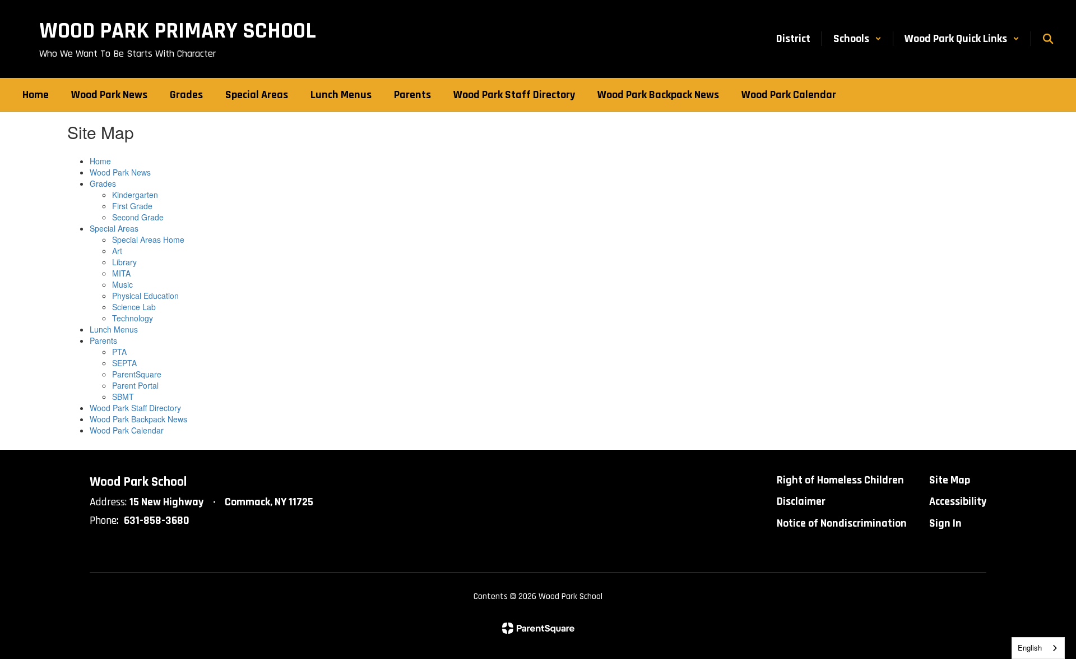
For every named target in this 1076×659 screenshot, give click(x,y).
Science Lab (134, 306)
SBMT (123, 396)
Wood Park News (120, 172)
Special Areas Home (148, 239)
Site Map (949, 480)
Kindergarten (135, 194)
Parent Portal (135, 385)
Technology (132, 318)
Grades (103, 183)
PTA (119, 351)
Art (117, 250)
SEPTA (124, 362)
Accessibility (957, 501)
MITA (121, 273)
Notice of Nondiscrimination (842, 523)
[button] (857, 38)
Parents (103, 340)
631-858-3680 (156, 520)
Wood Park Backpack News (138, 419)
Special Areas (114, 228)
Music (122, 284)
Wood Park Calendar (127, 430)
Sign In (945, 523)
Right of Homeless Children (840, 480)
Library (124, 262)
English (1030, 647)
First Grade (132, 205)
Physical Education (145, 295)
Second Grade (138, 217)
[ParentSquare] (538, 628)
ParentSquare (136, 374)
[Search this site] (1048, 38)
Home (100, 161)
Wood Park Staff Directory (135, 407)
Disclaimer (801, 501)
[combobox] (1038, 648)
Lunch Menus (114, 329)
